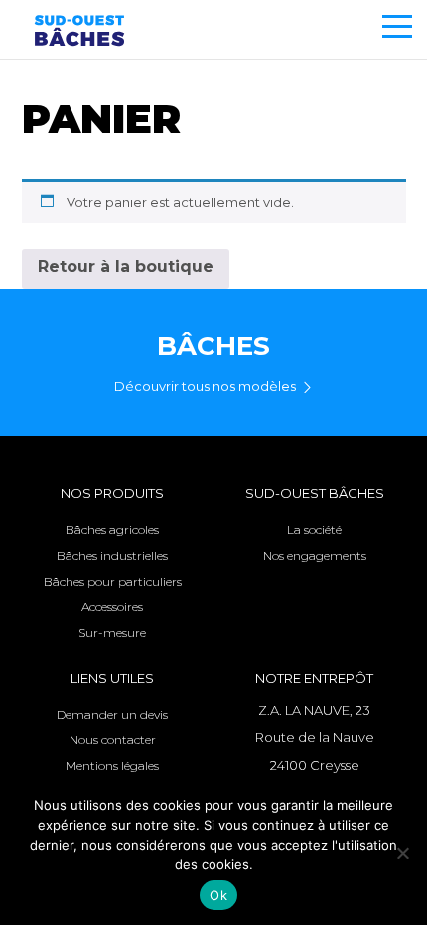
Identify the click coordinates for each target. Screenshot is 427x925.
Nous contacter (113, 739)
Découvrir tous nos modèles (205, 386)
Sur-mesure (112, 632)
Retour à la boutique (126, 266)
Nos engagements (314, 555)
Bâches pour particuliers (113, 581)
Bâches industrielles (112, 555)
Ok (218, 895)
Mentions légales (112, 765)
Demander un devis (112, 714)
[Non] (402, 852)
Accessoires (112, 606)
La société (314, 529)
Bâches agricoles (112, 529)
